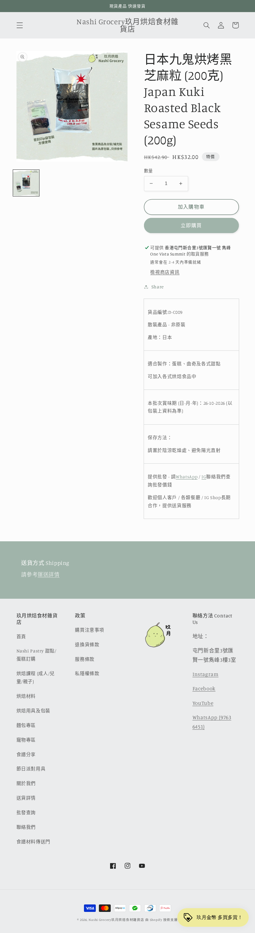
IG (204, 476)
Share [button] (157, 286)
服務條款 (85, 659)
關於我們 (26, 783)
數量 (148, 170)
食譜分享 (26, 754)
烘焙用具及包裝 (33, 710)
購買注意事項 (89, 630)
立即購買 (191, 225)
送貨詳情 (26, 797)
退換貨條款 (87, 644)
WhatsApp (186, 476)
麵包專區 (26, 725)
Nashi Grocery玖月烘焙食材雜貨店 (116, 920)
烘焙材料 (26, 696)
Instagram (205, 674)
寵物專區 (26, 739)
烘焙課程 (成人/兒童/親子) (35, 677)
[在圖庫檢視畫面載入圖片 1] (26, 183)
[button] (19, 25)
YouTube (202, 703)
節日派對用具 (31, 768)
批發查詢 (26, 812)
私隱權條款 (87, 673)
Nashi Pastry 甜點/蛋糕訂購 (36, 654)
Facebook (204, 688)
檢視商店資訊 (164, 272)
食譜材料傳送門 (33, 841)
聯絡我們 (26, 827)
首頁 (21, 636)
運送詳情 (49, 574)
